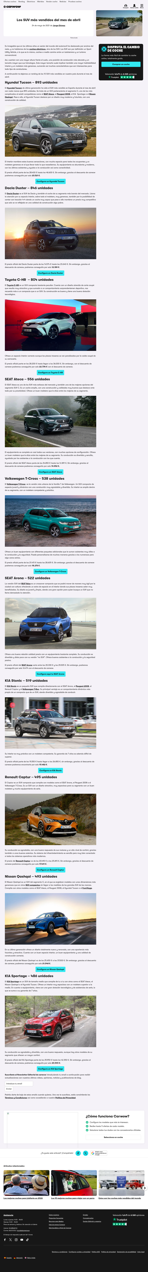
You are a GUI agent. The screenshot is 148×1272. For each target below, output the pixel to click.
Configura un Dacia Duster (50, 273)
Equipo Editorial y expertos (92, 1221)
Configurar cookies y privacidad (79, 1252)
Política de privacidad (108, 1252)
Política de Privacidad (65, 1098)
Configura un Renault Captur (50, 870)
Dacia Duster (13, 193)
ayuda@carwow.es (23, 1230)
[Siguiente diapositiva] (144, 1188)
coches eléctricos (37, 49)
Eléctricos (31, 2)
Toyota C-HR (13, 285)
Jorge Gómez (59, 25)
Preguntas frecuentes (56, 1218)
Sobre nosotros (54, 1215)
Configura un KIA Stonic (50, 770)
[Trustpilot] (121, 77)
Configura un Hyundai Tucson (50, 181)
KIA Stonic (11, 686)
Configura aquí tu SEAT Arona (50, 674)
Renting (21, 2)
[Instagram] (16, 1240)
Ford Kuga (87, 888)
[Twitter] (10, 1240)
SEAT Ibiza (26, 584)
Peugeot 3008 (63, 94)
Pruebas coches (75, 2)
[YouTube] (22, 1240)
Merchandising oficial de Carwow (60, 1228)
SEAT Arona (27, 665)
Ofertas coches (10, 2)
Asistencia (8, 1215)
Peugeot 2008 (82, 686)
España (9, 1258)
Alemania (19, 1258)
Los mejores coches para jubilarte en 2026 (23, 1198)
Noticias (63, 2)
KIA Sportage (13, 981)
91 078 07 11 (13, 1228)
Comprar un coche (121, 64)
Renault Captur (23, 861)
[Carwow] (12, 6)
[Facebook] (5, 1240)
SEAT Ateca (49, 94)
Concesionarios (88, 1218)
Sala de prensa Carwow (57, 1225)
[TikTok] (27, 1240)
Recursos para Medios (56, 1221)
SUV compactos (33, 885)
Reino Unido (31, 1258)
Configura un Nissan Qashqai (50, 969)
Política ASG (96, 1252)
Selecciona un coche (113, 1137)
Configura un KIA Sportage (50, 1069)
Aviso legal (140, 1252)
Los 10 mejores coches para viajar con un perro (72, 1198)
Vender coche (51, 2)
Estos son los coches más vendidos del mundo (120, 1198)
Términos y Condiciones (16, 1098)
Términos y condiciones (59, 1252)
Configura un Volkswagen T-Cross (50, 571)
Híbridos (40, 2)
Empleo (85, 1215)
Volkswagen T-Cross (16, 484)
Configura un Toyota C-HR (50, 372)
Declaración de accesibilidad (126, 1252)
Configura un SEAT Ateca (50, 472)
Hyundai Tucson (14, 88)
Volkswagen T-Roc (30, 689)
